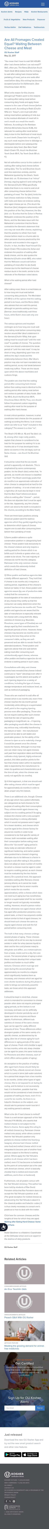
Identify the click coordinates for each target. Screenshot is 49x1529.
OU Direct (8, 1485)
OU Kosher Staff (11, 52)
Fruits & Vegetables (12, 19)
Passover (41, 19)
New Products (29, 19)
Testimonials (39, 27)
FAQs (26, 12)
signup (40, 1408)
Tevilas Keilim (10, 27)
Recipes (18, 12)
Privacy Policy (10, 1495)
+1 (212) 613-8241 (23, 1480)
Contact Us (9, 1488)
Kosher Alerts (6, 12)
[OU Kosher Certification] (11, 4)
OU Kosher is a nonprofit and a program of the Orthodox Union (23, 1491)
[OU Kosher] (24, 1475)
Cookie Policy (9, 1497)
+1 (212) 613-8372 (23, 1483)
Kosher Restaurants (39, 12)
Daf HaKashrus (24, 27)
